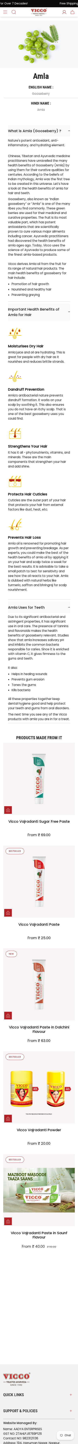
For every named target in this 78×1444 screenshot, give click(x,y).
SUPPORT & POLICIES (20, 1410)
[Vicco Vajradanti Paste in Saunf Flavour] (39, 1190)
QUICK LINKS (13, 1394)
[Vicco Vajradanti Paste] (39, 882)
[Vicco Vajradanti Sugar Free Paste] (39, 779)
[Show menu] (5, 12)
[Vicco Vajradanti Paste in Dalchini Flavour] (39, 984)
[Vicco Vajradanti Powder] (39, 1087)
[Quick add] (8, 810)
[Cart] (72, 12)
